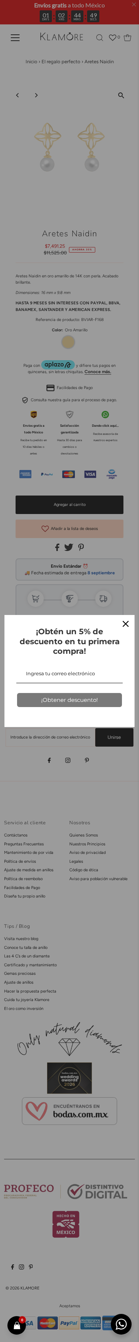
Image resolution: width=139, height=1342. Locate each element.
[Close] (126, 624)
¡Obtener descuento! (69, 699)
